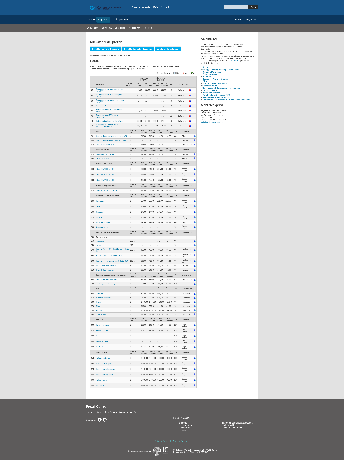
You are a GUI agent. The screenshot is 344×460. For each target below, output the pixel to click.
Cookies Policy (179, 441)
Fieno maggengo (102, 325)
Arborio (99, 310)
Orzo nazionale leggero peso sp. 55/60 (111, 140)
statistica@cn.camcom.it (211, 122)
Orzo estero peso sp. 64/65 (106, 145)
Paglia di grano (102, 347)
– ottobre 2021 (216, 83)
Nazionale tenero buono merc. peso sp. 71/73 (110, 101)
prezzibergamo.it (187, 425)
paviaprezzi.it (228, 425)
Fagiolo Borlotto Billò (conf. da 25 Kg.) (111, 255)
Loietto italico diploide (104, 364)
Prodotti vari (134, 28)
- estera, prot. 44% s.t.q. (105, 284)
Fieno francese (102, 341)
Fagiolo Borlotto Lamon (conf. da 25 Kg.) (112, 261)
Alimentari (92, 28)
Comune (99, 294)
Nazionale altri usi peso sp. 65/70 (109, 106)
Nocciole (148, 28)
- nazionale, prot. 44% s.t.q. (107, 280)
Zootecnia (107, 28)
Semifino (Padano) (103, 298)
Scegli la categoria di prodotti (105, 49)
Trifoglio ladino (102, 380)
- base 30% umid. (103, 159)
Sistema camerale (141, 7)
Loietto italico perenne (104, 375)
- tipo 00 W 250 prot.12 (105, 175)
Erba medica (101, 385)
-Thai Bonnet (101, 314)
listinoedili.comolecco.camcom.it (237, 423)
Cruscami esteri (102, 227)
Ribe (98, 306)
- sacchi (99, 245)
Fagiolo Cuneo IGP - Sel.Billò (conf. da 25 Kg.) (112, 250)
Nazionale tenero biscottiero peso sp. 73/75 (109, 96)
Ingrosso (103, 19)
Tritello (98, 206)
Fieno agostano (102, 330)
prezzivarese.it (186, 428)
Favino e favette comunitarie (107, 266)
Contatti (165, 7)
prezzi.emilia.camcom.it (233, 428)
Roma (98, 302)
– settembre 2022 (226, 100)
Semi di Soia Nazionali (105, 270)
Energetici (120, 28)
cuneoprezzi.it (185, 430)
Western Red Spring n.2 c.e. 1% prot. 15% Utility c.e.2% (108, 126)
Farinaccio (100, 201)
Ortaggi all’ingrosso (211, 72)
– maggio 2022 (216, 95)
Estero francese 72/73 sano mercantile (107, 116)
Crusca (99, 217)
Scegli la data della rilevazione (138, 49)
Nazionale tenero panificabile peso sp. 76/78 (109, 90)
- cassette (100, 241)
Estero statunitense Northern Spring (110, 121)
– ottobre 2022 (220, 69)
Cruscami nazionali (103, 222)
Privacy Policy (162, 441)
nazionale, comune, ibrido (106, 154)
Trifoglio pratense (103, 358)
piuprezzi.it (184, 423)
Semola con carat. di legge (106, 190)
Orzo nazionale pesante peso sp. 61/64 (111, 136)
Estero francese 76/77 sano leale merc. (109, 111)
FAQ (155, 7)
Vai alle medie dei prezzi (168, 49)
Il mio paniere (120, 19)
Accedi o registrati (245, 19)
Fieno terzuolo (101, 336)
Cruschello (100, 212)
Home (91, 19)
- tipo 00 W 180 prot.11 (105, 180)
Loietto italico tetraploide (105, 369)
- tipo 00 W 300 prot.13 (105, 169)
